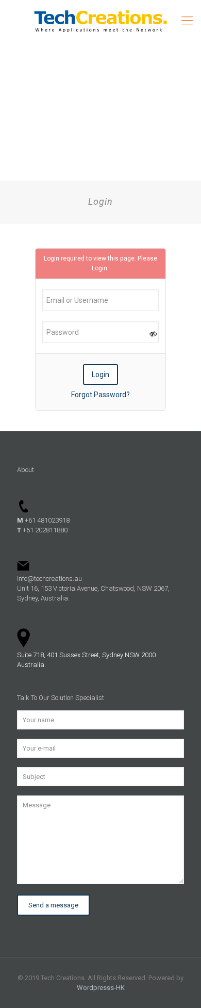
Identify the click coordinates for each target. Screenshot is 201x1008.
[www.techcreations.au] (100, 20)
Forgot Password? (100, 395)
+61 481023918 (43, 520)
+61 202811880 (42, 530)
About (25, 470)
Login (99, 268)
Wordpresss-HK (101, 987)
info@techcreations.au (49, 578)
